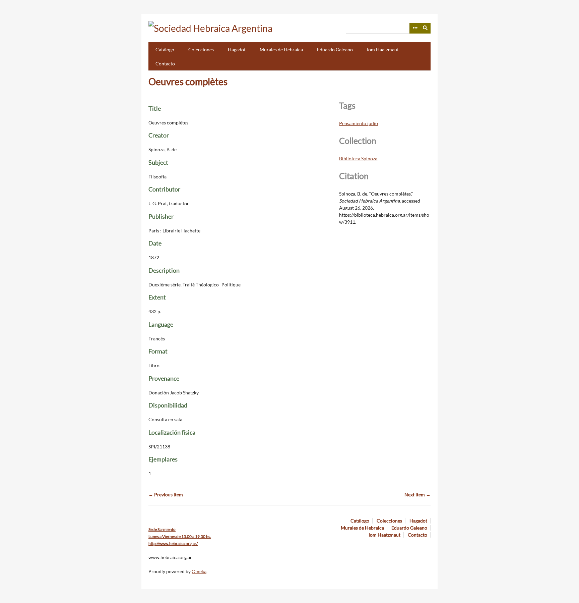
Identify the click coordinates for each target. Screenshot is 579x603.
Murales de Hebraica (281, 49)
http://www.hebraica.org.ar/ (173, 543)
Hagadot (237, 49)
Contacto (165, 63)
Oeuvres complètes (188, 81)
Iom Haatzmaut (383, 49)
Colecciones (201, 49)
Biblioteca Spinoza (358, 158)
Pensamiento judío (358, 123)
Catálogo (164, 49)
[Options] (414, 28)
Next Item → (417, 494)
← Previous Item (165, 494)
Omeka (199, 571)
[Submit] (425, 28)
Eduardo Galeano (335, 49)
